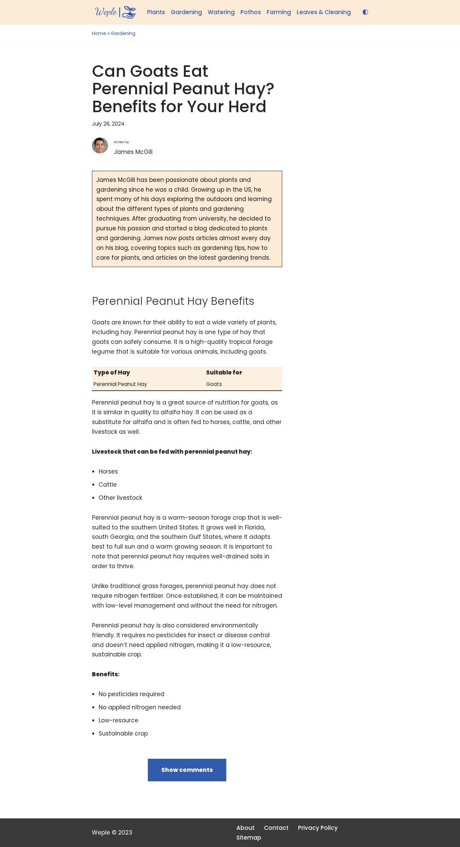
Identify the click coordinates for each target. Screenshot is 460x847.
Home (99, 33)
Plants (156, 12)
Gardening (186, 12)
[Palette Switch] (365, 12)
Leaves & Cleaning (324, 12)
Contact (276, 828)
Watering (221, 12)
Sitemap (248, 838)
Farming (279, 12)
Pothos (250, 12)
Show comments (187, 770)
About (245, 828)
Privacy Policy (318, 828)
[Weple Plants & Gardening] (114, 12)
